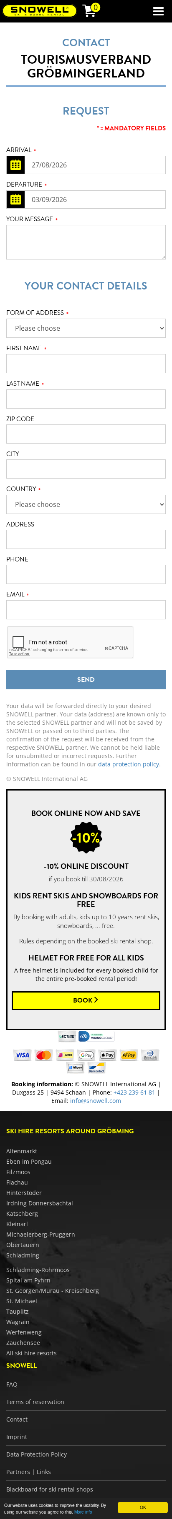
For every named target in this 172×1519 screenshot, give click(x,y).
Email (17, 594)
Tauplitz (17, 1311)
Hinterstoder (24, 1193)
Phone (17, 559)
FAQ (12, 1384)
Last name (25, 384)
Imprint (16, 1437)
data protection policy (128, 764)
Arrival (21, 150)
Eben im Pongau (29, 1161)
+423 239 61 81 (134, 1092)
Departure (26, 185)
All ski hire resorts (31, 1353)
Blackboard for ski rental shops (49, 1489)
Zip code (20, 419)
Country (23, 489)
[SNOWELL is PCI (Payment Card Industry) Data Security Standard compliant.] (96, 1036)
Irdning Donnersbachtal (39, 1203)
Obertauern (22, 1245)
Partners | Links (28, 1472)
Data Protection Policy (36, 1454)
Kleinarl (17, 1224)
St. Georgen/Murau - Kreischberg (52, 1291)
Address (20, 524)
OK (143, 1507)
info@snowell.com (95, 1101)
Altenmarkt (21, 1151)
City (12, 454)
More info (83, 1512)
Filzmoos (18, 1172)
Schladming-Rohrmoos (38, 1270)
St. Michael (21, 1301)
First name (26, 348)
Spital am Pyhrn (28, 1280)
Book (82, 1000)
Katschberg (22, 1213)
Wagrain (18, 1322)
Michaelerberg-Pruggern (40, 1234)
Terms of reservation (35, 1402)
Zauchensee (23, 1343)
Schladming (22, 1255)
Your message (32, 219)
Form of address (37, 313)
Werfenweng (24, 1332)
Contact (17, 1419)
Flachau (17, 1182)
